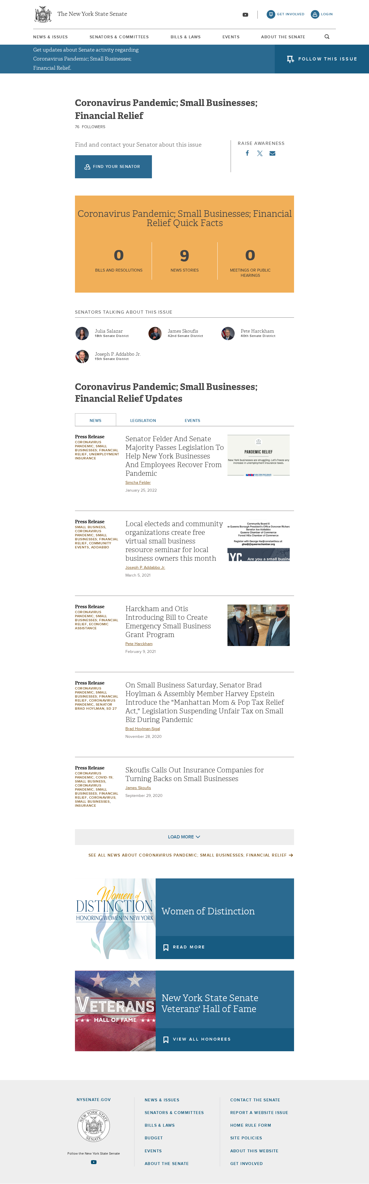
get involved (291, 14)
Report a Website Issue (259, 1113)
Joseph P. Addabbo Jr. (118, 354)
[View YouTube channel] (245, 14)
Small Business (90, 527)
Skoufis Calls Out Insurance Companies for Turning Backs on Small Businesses (194, 774)
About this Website (254, 1151)
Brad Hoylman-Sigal (142, 729)
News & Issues (50, 37)
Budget (154, 1138)
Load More (181, 837)
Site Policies (246, 1138)
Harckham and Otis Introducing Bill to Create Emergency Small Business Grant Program (168, 622)
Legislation (143, 421)
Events (231, 37)
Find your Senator (116, 167)
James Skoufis (183, 331)
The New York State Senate (92, 14)
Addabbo (100, 547)
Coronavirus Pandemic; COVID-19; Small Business (94, 777)
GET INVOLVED (246, 1164)
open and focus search (327, 38)
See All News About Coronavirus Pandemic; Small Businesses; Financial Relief (188, 855)
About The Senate (283, 37)
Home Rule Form (251, 1126)
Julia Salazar (109, 331)
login (327, 14)
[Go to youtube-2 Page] (93, 1162)
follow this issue (327, 59)
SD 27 (111, 709)
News (95, 421)
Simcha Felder (138, 483)
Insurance (85, 806)
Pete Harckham (257, 331)
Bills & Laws (186, 37)
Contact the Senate (255, 1100)
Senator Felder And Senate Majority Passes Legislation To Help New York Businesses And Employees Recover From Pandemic (174, 456)
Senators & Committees (119, 37)
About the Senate (167, 1164)
